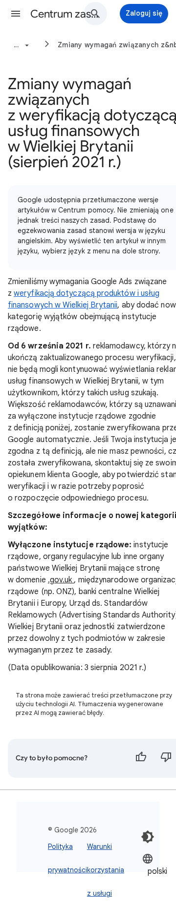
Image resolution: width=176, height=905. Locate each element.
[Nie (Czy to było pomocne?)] (166, 758)
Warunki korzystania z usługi (105, 870)
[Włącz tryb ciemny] (147, 836)
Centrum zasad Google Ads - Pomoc (66, 13)
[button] (15, 13)
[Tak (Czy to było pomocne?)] (141, 758)
